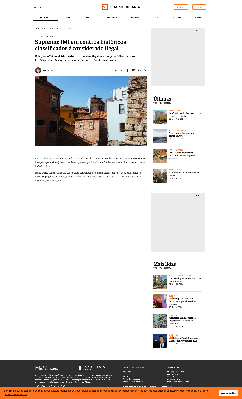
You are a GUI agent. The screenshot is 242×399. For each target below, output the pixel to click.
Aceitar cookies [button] (228, 393)
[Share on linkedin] (139, 70)
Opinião (68, 17)
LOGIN (199, 7)
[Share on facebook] (127, 70)
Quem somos (128, 371)
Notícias (54, 28)
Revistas (90, 17)
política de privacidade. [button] (15, 394)
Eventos (156, 17)
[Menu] (35, 7)
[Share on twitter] (133, 70)
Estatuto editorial (129, 374)
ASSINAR (181, 7)
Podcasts (177, 17)
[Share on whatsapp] (145, 70)
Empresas (135, 17)
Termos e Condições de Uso (133, 381)
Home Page (40, 28)
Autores (125, 376)
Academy (198, 17)
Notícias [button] (44, 17)
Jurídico (68, 28)
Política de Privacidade (131, 379)
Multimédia (112, 17)
